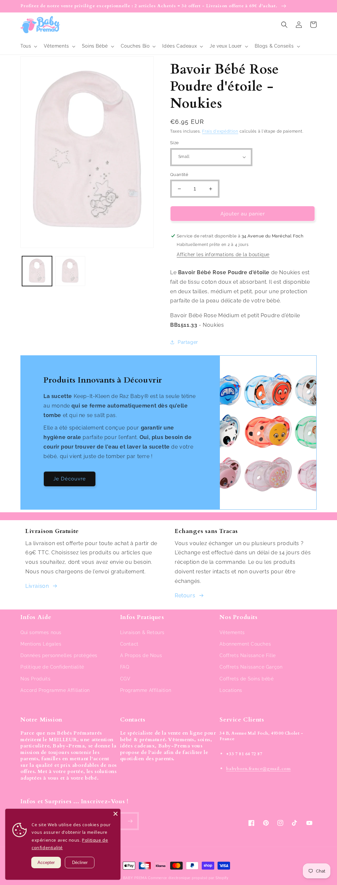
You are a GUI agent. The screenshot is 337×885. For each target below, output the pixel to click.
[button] (28, 46)
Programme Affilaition (145, 690)
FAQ (124, 667)
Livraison (37, 586)
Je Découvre (69, 479)
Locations (231, 690)
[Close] (115, 813)
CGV (125, 678)
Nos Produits (35, 678)
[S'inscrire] (130, 821)
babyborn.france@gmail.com (258, 769)
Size (174, 142)
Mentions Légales (41, 644)
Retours (185, 595)
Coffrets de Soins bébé (246, 678)
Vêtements (232, 632)
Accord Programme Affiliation (55, 690)
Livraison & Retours (142, 632)
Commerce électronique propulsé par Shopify (188, 878)
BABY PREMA (135, 878)
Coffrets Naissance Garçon (251, 667)
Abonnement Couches (245, 644)
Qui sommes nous (41, 632)
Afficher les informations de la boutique (223, 254)
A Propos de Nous (141, 655)
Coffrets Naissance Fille (247, 655)
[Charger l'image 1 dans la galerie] (37, 271)
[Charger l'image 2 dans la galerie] (70, 271)
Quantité (179, 174)
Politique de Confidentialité (52, 667)
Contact (129, 644)
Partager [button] (188, 342)
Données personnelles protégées (58, 655)
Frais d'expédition (220, 131)
